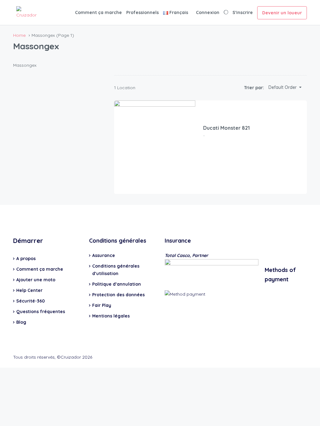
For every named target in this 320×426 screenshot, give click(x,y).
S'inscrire (242, 12)
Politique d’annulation (116, 284)
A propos (26, 258)
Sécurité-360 (30, 301)
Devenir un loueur (282, 13)
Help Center (29, 290)
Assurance (103, 255)
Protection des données (118, 295)
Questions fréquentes (40, 311)
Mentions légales (111, 316)
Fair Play (101, 305)
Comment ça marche (98, 12)
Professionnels (142, 12)
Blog (21, 322)
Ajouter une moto (35, 280)
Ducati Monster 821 (226, 128)
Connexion (207, 12)
